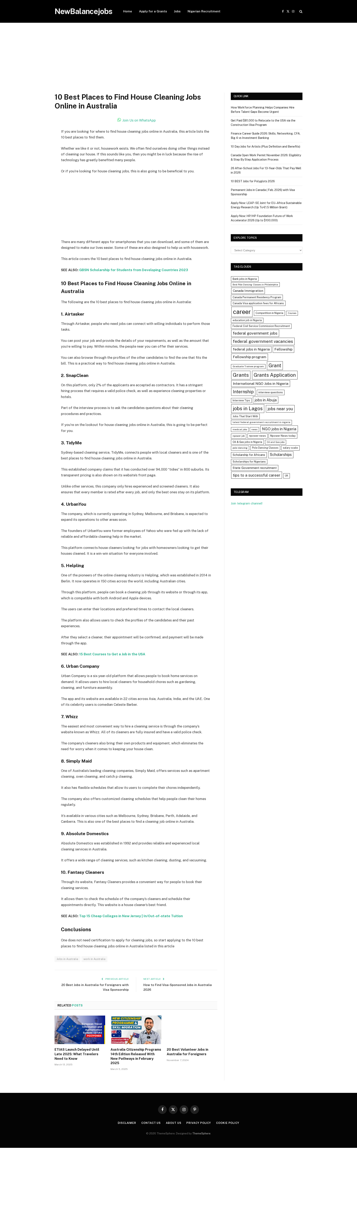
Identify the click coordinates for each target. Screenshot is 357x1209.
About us (173, 1122)
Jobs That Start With (245, 416)
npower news (257, 435)
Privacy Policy (198, 1122)
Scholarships (281, 454)
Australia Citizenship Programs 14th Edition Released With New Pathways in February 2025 (136, 1056)
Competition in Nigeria (269, 313)
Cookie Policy (227, 1122)
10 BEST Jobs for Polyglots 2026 (253, 181)
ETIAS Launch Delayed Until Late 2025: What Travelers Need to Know (77, 1054)
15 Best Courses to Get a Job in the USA (112, 654)
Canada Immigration (248, 291)
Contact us (151, 1122)
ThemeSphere (201, 1133)
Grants (241, 375)
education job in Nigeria (247, 320)
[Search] (300, 11)
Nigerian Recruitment (204, 11)
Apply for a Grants (153, 11)
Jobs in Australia (67, 959)
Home (127, 11)
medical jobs (240, 429)
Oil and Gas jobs (275, 442)
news (254, 429)
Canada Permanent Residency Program (257, 297)
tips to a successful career (256, 475)
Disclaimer (127, 1122)
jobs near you (280, 408)
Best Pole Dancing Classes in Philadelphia (255, 284)
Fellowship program (249, 357)
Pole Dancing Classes (265, 447)
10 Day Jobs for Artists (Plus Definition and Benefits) (265, 146)
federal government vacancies (263, 341)
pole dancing (240, 447)
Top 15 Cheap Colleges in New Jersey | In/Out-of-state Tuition (131, 916)
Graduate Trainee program (248, 366)
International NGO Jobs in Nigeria (260, 383)
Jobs (177, 11)
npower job (239, 435)
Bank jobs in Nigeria (245, 278)
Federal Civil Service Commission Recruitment (261, 326)
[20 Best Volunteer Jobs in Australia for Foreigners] (192, 1030)
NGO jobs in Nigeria (279, 429)
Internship (243, 391)
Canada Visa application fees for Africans (258, 303)
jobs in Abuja (266, 400)
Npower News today (283, 435)
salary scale (290, 447)
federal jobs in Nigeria (251, 349)
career (242, 311)
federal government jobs (255, 333)
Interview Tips (241, 400)
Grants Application (275, 375)
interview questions (270, 392)
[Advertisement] (178, 62)
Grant (275, 365)
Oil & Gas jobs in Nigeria (247, 442)
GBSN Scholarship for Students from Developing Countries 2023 (133, 270)
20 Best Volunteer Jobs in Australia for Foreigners (187, 1052)
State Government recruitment (255, 468)
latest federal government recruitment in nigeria (261, 422)
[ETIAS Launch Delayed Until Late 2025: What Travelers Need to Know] (80, 1030)
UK (286, 475)
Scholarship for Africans (249, 455)
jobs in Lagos (248, 408)
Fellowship (283, 349)
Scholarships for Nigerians (249, 461)
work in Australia (94, 959)
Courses (292, 313)
